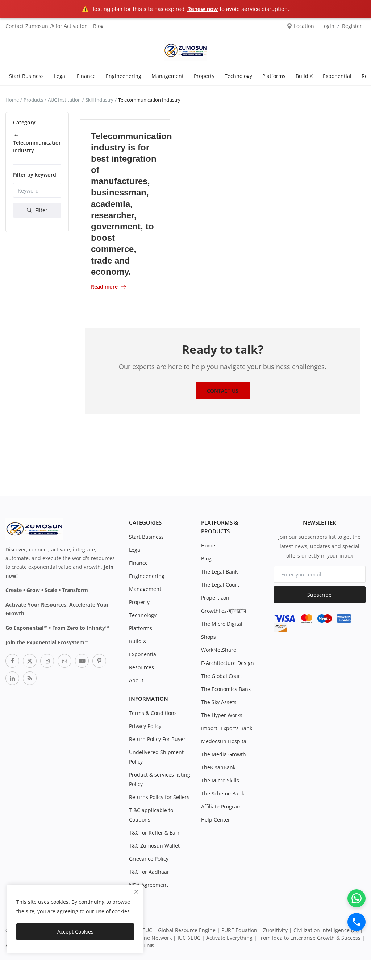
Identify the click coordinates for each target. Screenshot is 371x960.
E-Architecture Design (227, 662)
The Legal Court (220, 584)
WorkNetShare (218, 649)
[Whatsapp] (64, 661)
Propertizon (215, 597)
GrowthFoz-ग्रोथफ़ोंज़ (223, 610)
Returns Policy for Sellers (159, 797)
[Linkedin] (12, 678)
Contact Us (222, 390)
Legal (60, 76)
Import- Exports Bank (226, 728)
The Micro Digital (221, 623)
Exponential (337, 76)
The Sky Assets (219, 702)
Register (352, 25)
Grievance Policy (148, 858)
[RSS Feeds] (30, 678)
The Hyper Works (221, 715)
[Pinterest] (99, 661)
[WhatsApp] (356, 898)
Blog (98, 25)
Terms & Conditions (153, 712)
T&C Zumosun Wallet (154, 845)
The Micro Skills (220, 780)
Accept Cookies (75, 931)
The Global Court (221, 676)
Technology (238, 76)
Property (204, 76)
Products (33, 99)
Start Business (26, 76)
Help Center (215, 819)
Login (327, 25)
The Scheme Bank (222, 793)
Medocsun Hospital (224, 741)
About (136, 680)
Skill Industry (99, 99)
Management (167, 76)
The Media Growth (223, 754)
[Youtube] (82, 661)
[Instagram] (47, 661)
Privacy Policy (145, 726)
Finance (86, 76)
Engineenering (123, 76)
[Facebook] (12, 661)
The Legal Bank (219, 571)
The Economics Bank (226, 689)
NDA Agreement (148, 884)
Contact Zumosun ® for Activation (46, 25)
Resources (141, 667)
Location (303, 25)
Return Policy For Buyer (157, 739)
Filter (40, 210)
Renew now (202, 8)
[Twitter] (30, 661)
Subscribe (319, 594)
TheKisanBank (218, 767)
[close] (136, 891)
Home (12, 99)
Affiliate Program (221, 806)
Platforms (273, 76)
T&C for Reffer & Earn (155, 832)
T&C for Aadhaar (149, 871)
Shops (208, 636)
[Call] (356, 922)
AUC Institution (64, 99)
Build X (304, 76)
